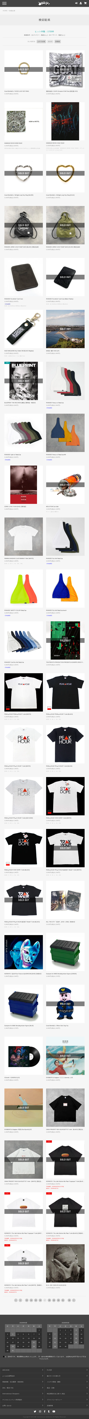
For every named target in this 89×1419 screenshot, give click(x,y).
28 (49, 1300)
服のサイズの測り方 (53, 1376)
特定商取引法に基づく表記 (56, 1394)
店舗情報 (50, 1405)
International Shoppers (10, 1394)
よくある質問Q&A (8, 1376)
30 (58, 1300)
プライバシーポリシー (54, 1400)
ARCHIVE (6, 1370)
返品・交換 (50, 1388)
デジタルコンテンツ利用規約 (12, 1400)
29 (54, 1300)
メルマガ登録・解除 (53, 1382)
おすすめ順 (41, 41)
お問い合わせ (6, 1405)
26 (40, 1300)
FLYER (49, 1370)
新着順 (57, 41)
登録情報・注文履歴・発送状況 (13, 1382)
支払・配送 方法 (7, 1388)
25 (36, 1300)
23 (27, 1300)
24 (31, 1300)
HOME (5, 11)
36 (69, 1300)
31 (63, 1300)
